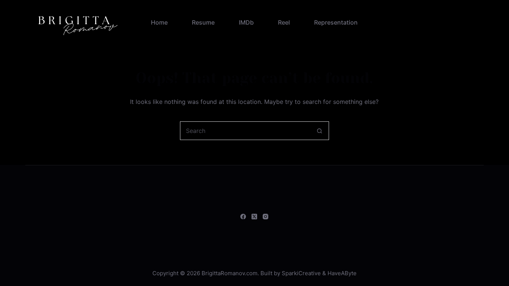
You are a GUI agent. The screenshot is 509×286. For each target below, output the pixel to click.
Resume (203, 22)
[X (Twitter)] (254, 216)
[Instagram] (265, 216)
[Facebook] (243, 216)
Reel (284, 22)
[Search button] (320, 131)
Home (159, 22)
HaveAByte (342, 273)
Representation (336, 22)
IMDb (246, 22)
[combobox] (245, 130)
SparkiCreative (301, 273)
